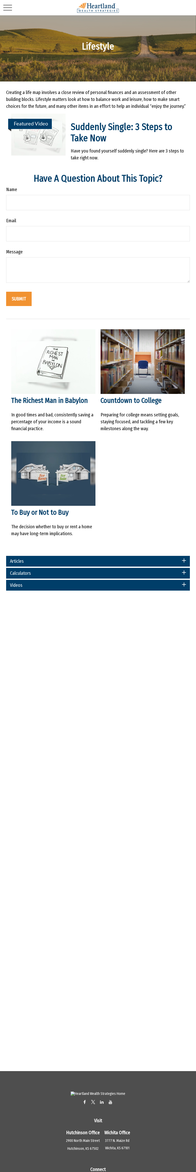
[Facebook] (84, 1101)
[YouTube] (110, 1101)
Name (11, 189)
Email (11, 221)
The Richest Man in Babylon (49, 400)
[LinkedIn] (102, 1101)
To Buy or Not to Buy (40, 512)
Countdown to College (131, 400)
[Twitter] (93, 1101)
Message (14, 252)
